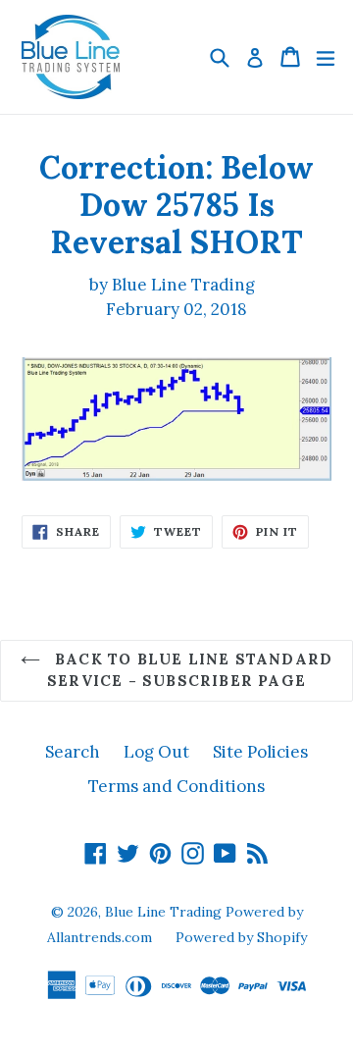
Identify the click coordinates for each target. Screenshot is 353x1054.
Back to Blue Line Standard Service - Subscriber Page (189, 670)
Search (72, 752)
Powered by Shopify (241, 937)
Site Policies (260, 752)
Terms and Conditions (176, 786)
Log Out (156, 752)
